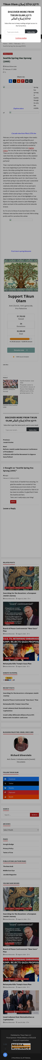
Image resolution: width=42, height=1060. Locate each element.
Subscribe (31, 32)
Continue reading (21, 38)
